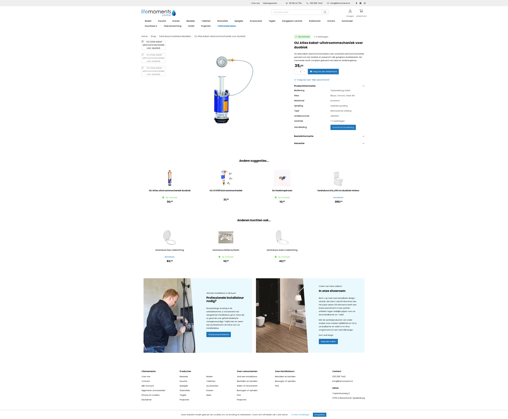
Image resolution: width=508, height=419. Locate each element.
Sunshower (347, 21)
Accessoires (256, 21)
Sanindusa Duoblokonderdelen (175, 36)
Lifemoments (149, 371)
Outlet (191, 26)
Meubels (190, 21)
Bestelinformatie (303, 136)
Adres (335, 388)
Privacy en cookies (151, 395)
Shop (153, 36)
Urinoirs (331, 21)
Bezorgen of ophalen (247, 390)
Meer (208, 395)
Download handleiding (343, 127)
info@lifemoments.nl (340, 3)
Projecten (206, 26)
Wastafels (222, 21)
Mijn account (148, 385)
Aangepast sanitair (292, 21)
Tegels (272, 21)
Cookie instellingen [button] (300, 414)
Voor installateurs (284, 371)
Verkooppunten (270, 3)
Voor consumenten (247, 371)
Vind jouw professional (218, 334)
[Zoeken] (325, 12)
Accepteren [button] (319, 414)
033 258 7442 (316, 3)
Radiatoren (315, 21)
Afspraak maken (328, 341)
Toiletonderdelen (226, 26)
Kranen (176, 21)
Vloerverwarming (172, 26)
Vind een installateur (247, 376)
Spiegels (239, 21)
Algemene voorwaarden (153, 390)
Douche (162, 21)
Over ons (255, 3)
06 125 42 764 (295, 3)
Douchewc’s (151, 26)
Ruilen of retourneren (247, 385)
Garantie (299, 143)
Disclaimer (147, 399)
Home (145, 36)
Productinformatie (305, 85)
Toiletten (206, 21)
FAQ (239, 395)
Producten (185, 371)
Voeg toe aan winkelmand (325, 71)
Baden (148, 21)
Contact (146, 381)
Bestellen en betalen (247, 381)
